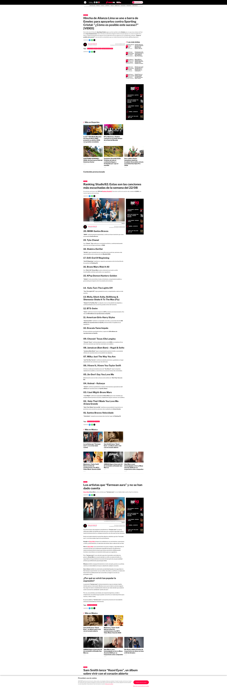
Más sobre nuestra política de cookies (141, 686)
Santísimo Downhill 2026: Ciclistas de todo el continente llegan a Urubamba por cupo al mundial (112, 162)
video (112, 48)
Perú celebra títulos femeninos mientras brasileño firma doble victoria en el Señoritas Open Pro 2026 (133, 162)
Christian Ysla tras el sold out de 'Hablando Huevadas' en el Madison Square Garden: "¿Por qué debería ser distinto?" (139, 47)
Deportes (107, 5)
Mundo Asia (117, 5)
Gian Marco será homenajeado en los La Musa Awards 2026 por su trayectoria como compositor (134, 466)
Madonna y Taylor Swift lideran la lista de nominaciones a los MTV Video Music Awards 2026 (92, 466)
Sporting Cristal (90, 48)
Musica (102, 5)
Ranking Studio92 (91, 421)
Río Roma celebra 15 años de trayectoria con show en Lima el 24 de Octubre (134, 651)
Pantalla (98, 5)
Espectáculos (92, 5)
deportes (99, 48)
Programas (129, 5)
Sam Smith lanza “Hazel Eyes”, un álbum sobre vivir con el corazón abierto (112, 445)
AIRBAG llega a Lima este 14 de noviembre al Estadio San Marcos (113, 465)
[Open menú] (85, 2)
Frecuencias (135, 5)
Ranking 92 (97, 421)
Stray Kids (86, 492)
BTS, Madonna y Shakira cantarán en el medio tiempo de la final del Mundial (113, 138)
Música (85, 181)
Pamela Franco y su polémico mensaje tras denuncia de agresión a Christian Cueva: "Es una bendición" (139, 77)
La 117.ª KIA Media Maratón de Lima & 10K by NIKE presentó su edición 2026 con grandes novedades (92, 139)
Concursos (123, 5)
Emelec (95, 48)
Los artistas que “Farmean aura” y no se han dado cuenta (91, 445)
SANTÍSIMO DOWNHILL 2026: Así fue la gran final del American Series (92, 160)
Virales (112, 5)
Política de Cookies (109, 684)
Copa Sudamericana (106, 48)
